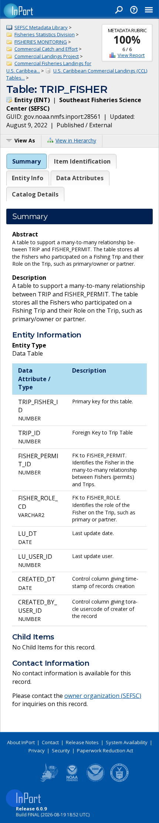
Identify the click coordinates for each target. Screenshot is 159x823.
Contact (50, 742)
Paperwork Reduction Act (105, 750)
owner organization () (102, 696)
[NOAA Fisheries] (72, 780)
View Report (131, 55)
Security (61, 750)
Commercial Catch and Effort (46, 49)
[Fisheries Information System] (48, 780)
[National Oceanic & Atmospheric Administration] (95, 780)
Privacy (36, 750)
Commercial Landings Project (46, 56)
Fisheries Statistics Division (44, 34)
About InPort (21, 742)
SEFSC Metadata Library (41, 27)
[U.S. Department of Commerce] (119, 780)
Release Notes (82, 742)
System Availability (127, 742)
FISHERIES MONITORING (40, 41)
